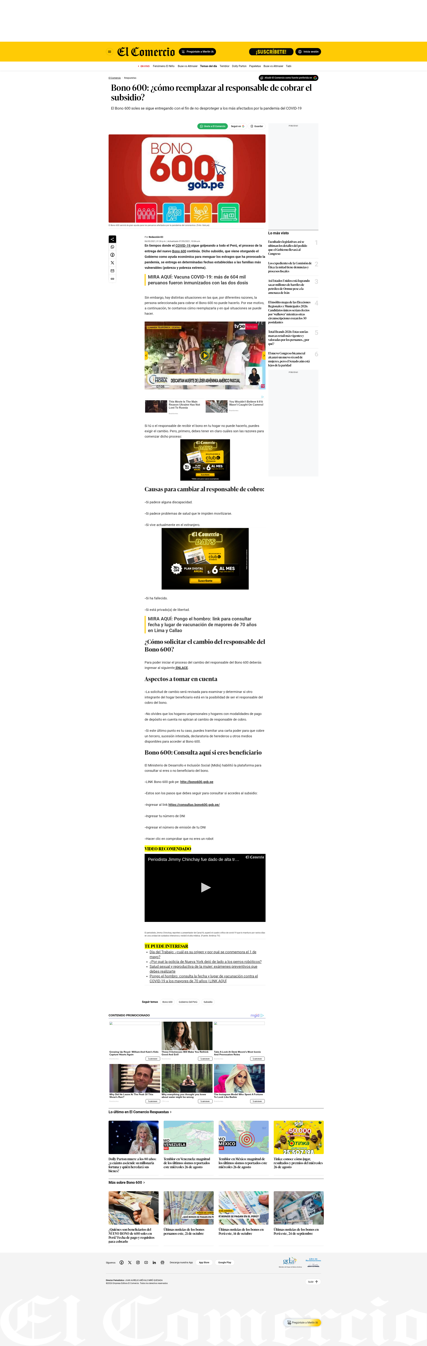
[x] (130, 1262)
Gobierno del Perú (188, 1002)
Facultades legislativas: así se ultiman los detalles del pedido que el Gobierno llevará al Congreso (287, 247)
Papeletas (255, 66)
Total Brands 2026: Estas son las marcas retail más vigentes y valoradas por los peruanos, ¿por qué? (288, 338)
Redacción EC (156, 237)
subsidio (208, 1002)
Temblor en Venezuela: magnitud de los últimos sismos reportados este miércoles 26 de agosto (187, 1163)
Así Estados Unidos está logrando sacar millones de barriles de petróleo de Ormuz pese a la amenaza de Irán (289, 287)
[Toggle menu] (109, 51)
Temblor (224, 66)
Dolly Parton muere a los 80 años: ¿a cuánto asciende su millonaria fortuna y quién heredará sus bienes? (132, 1165)
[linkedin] (154, 1262)
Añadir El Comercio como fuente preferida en (288, 77)
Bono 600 (167, 1002)
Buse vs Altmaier (187, 66)
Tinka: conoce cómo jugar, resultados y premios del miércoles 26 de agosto (298, 1163)
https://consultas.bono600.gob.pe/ (194, 805)
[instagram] (138, 1262)
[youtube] (146, 1262)
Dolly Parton (239, 66)
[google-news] (162, 1262)
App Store (204, 1262)
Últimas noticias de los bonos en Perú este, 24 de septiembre (296, 1231)
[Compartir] (112, 239)
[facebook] (122, 1262)
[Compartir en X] (112, 263)
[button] (205, 887)
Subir (311, 1281)
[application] (205, 888)
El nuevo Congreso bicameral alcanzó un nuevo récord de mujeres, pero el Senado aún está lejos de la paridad (289, 359)
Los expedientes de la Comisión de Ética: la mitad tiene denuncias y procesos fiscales (290, 267)
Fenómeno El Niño (163, 66)
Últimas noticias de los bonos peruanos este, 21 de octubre (184, 1231)
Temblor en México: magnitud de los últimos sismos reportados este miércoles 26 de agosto (243, 1163)
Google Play (224, 1262)
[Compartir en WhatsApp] (112, 247)
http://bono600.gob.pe (196, 782)
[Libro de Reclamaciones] (313, 1262)
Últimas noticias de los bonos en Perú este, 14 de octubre (241, 1231)
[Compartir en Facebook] (112, 255)
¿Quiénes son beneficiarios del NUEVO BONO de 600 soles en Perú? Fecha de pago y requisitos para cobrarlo (131, 1235)
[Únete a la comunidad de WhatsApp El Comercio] (212, 126)
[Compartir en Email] (112, 271)
